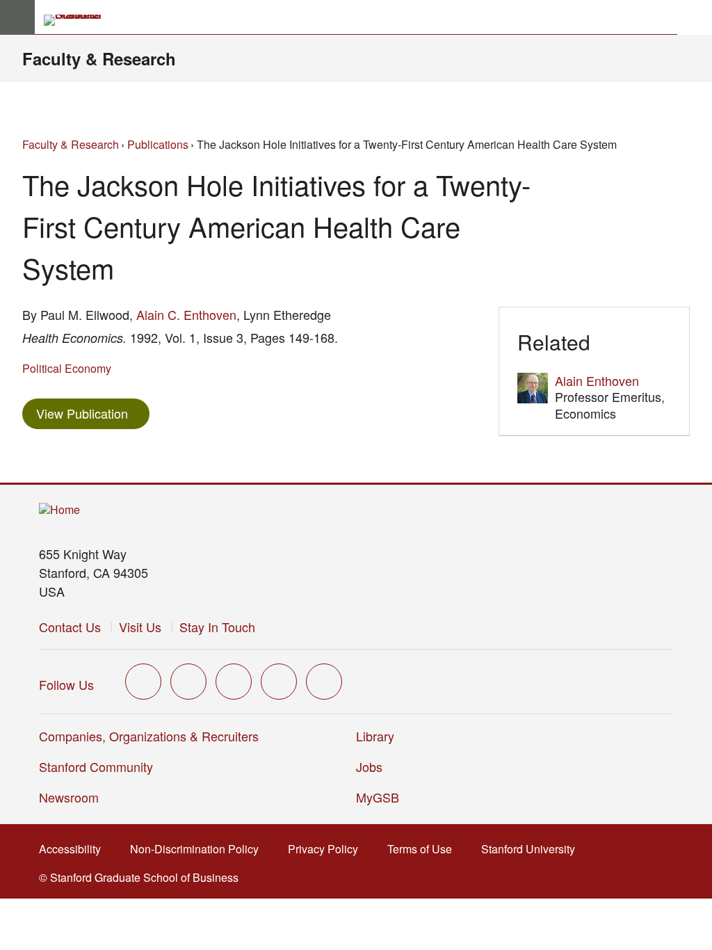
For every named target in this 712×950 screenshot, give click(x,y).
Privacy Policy (327, 849)
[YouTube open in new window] (279, 681)
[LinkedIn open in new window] (324, 681)
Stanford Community (96, 766)
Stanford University (532, 849)
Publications (157, 144)
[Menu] (17, 17)
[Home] (59, 510)
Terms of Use (423, 849)
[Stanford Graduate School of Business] (78, 20)
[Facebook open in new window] (188, 681)
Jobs (369, 766)
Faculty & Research (99, 58)
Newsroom (69, 797)
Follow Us (66, 684)
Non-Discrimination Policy (198, 849)
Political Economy (66, 368)
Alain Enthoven (597, 380)
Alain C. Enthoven (186, 314)
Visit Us (140, 627)
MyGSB (382, 797)
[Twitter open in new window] (143, 681)
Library (375, 736)
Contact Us (70, 627)
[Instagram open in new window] (234, 681)
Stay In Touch (217, 627)
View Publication (92, 412)
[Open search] (694, 17)
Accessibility (74, 849)
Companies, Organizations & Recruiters (149, 736)
